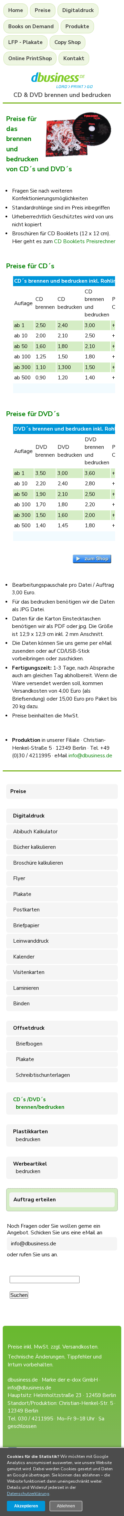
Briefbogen (26, 1043)
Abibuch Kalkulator (34, 831)
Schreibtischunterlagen (40, 1075)
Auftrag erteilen (34, 1199)
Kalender (22, 956)
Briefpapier (24, 925)
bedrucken (29, 1135)
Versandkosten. (80, 1346)
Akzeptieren (26, 1506)
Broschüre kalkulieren (36, 862)
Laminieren (24, 988)
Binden (20, 1003)
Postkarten (25, 909)
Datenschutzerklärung (28, 1493)
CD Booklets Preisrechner (84, 241)
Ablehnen (66, 1506)
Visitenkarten (27, 972)
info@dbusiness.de (33, 1243)
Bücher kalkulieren (33, 847)
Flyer (17, 878)
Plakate (20, 894)
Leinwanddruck (29, 941)
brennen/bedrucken (37, 1103)
